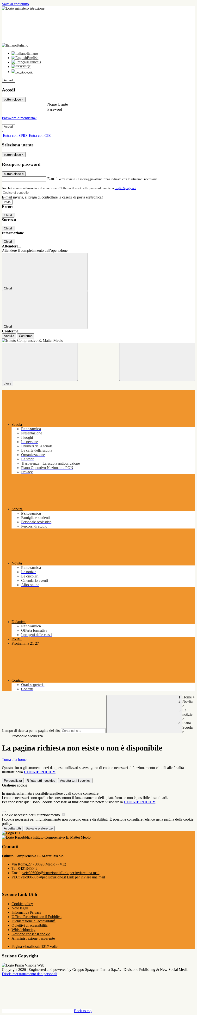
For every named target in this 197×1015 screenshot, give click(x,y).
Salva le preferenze (39, 828)
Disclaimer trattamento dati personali (29, 974)
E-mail (52, 179)
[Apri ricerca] (157, 362)
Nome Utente (57, 104)
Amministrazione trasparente (33, 938)
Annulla (9, 336)
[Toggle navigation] (40, 362)
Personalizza (13, 780)
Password (54, 109)
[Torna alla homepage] (98, 340)
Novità (187, 701)
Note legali (20, 908)
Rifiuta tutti (41, 780)
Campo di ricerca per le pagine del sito (31, 730)
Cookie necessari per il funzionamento (31, 815)
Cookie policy (22, 904)
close (7, 383)
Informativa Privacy (27, 912)
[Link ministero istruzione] (23, 8)
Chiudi (8, 215)
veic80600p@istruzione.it (60, 873)
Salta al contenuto (15, 4)
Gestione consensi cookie (31, 934)
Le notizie (187, 712)
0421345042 (27, 868)
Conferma (25, 336)
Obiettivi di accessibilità (30, 925)
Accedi (8, 80)
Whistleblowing (24, 930)
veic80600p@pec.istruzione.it (63, 877)
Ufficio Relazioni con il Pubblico (37, 917)
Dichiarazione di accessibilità (33, 921)
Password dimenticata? (19, 118)
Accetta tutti (75, 780)
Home (187, 697)
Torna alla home (14, 759)
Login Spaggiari (125, 188)
